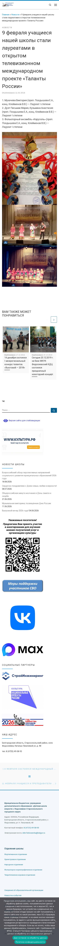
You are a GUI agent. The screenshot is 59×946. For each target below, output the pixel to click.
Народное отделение (13, 864)
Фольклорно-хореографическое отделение (23, 870)
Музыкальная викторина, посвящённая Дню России (26, 503)
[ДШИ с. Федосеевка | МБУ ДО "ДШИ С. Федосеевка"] (8, 4)
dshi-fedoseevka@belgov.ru (33, 833)
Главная (5, 15)
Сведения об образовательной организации (23, 890)
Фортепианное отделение (15, 854)
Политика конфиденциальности (30, 942)
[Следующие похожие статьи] (54, 319)
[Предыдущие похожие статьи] (47, 319)
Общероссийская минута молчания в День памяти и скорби (26, 494)
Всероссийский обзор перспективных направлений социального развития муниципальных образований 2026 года (29, 475)
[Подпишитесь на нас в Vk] (3, 401)
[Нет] (55, 921)
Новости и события (12, 895)
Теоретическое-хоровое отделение (19, 875)
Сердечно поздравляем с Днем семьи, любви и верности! (29, 486)
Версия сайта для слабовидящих (24, 420)
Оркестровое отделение (15, 859)
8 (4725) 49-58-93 (31, 828)
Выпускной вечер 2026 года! (15, 511)
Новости (15, 15)
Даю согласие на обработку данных (30, 938)
